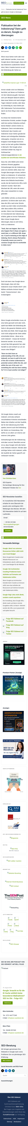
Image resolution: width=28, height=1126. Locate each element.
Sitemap (9, 1121)
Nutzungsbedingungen (11, 524)
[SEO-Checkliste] (14, 654)
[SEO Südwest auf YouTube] (20, 931)
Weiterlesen (7, 1003)
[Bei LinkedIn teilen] (9, 47)
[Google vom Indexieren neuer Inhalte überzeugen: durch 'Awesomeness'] (14, 307)
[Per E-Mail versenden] (20, 47)
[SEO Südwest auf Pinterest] (11, 925)
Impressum (21, 1118)
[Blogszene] (14, 838)
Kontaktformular (8, 1115)
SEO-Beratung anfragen (18, 3)
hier (19, 488)
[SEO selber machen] (14, 861)
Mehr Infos (19, 1107)
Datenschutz (7, 1118)
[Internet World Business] (14, 882)
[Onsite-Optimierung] (14, 782)
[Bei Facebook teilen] (6, 47)
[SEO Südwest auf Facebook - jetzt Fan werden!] (11, 919)
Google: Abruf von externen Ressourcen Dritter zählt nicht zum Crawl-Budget (13, 551)
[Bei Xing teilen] (13, 47)
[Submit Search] (25, 1075)
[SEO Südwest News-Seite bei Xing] (12, 931)
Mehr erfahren (7, 1060)
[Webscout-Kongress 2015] (14, 817)
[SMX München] (14, 809)
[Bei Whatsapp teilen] (16, 47)
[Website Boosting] (14, 873)
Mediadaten (17, 1121)
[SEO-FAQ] (14, 849)
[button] (26, 3)
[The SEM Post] (14, 897)
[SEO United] (14, 886)
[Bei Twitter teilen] (2, 47)
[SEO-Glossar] (14, 944)
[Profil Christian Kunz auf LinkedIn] (17, 925)
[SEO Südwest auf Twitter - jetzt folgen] (6, 931)
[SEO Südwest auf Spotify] (17, 919)
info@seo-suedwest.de (16, 1018)
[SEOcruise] (14, 825)
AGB (14, 1118)
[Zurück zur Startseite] (7, 3)
